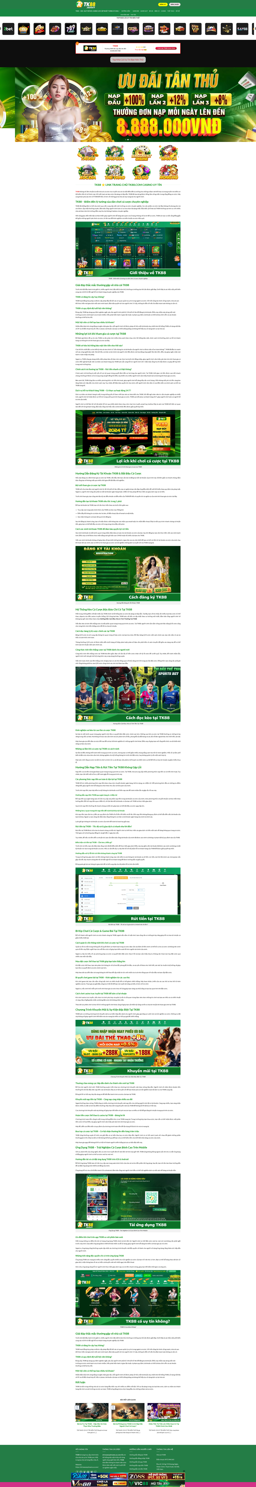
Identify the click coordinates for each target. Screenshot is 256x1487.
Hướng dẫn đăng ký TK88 (138, 1455)
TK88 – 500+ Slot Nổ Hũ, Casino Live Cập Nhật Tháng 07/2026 (97, 11)
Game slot (144, 11)
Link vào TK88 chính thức (166, 48)
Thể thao (170, 11)
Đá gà (151, 11)
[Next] (248, 104)
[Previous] (7, 104)
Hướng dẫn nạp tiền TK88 (139, 1465)
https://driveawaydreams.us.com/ (87, 1467)
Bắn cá (157, 11)
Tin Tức (133, 15)
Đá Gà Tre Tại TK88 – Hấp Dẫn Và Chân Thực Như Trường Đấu (92, 1425)
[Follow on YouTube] (91, 1472)
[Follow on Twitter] (84, 1472)
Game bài (136, 11)
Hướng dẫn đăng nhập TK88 (139, 1458)
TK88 (77, 1455)
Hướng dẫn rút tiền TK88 (138, 1469)
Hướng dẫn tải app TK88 (138, 1462)
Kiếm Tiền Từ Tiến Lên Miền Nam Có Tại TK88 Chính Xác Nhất (164, 1425)
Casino (163, 11)
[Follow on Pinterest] (88, 1472)
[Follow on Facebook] (77, 1472)
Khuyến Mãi (125, 15)
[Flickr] (95, 1472)
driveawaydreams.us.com (111, 1455)
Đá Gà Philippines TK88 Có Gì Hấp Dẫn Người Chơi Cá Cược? (128, 1425)
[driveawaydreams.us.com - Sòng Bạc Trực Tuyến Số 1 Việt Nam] (86, 4)
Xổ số (178, 11)
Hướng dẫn (125, 11)
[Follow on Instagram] (81, 1472)
